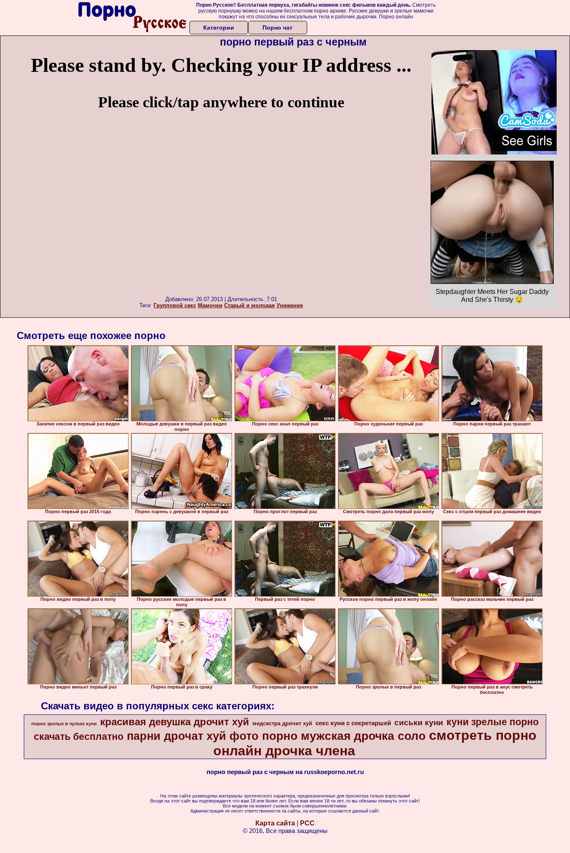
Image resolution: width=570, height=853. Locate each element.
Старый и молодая (249, 305)
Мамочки (210, 305)
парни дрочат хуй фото (193, 736)
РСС (307, 823)
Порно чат (277, 27)
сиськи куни (418, 722)
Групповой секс (175, 305)
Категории (218, 27)
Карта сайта (275, 823)
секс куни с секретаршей (353, 723)
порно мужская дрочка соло (344, 735)
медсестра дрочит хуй (282, 723)
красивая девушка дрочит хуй (174, 721)
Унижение (290, 305)
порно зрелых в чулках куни (64, 723)
